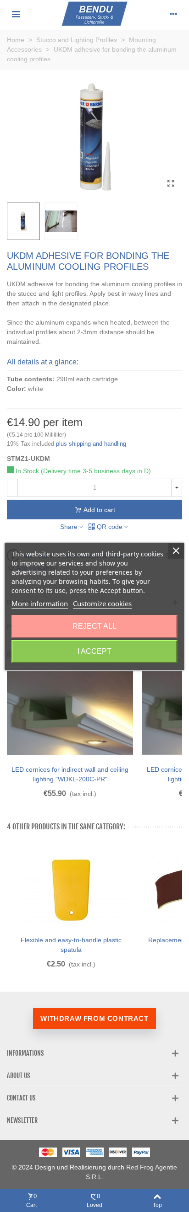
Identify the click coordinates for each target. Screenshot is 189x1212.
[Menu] (15, 13)
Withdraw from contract (94, 1018)
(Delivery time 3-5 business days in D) (96, 471)
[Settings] (173, 13)
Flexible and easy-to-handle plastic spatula (71, 944)
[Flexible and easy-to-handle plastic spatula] (71, 887)
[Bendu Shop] (94, 13)
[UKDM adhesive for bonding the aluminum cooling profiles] (171, 184)
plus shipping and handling (91, 443)
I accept (94, 651)
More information (39, 603)
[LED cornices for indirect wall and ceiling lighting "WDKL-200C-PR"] (70, 713)
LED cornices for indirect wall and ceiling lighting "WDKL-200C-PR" (69, 774)
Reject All (94, 626)
